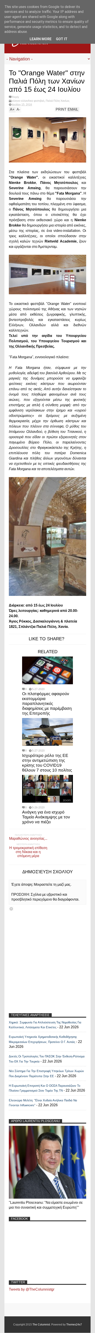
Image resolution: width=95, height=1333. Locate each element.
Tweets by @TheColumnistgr (31, 1289)
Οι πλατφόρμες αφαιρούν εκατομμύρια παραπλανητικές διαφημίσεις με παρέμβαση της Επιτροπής (47, 703)
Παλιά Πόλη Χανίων (57, 100)
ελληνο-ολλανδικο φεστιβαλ (28, 100)
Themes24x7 (74, 1324)
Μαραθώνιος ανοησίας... (28, 838)
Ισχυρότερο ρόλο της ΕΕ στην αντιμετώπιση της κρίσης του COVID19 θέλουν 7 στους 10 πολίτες (47, 762)
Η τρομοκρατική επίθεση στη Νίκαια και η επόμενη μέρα (28, 852)
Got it (61, 39)
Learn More (40, 39)
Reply (15, 97)
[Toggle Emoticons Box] (11, 908)
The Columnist (41, 1324)
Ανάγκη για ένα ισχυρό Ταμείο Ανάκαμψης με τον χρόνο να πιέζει (46, 817)
